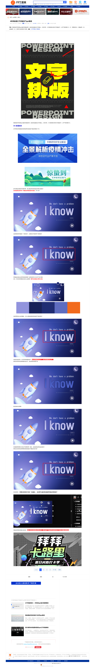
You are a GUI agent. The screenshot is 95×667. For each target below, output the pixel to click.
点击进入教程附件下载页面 (26, 583)
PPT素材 (39, 6)
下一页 (54, 569)
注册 (84, 3)
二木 (48, 23)
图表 (53, 4)
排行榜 (59, 6)
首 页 (14, 6)
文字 (55, 4)
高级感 (38, 29)
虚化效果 (41, 4)
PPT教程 (78, 6)
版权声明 (59, 660)
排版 (44, 4)
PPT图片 (27, 6)
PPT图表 (33, 6)
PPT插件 (65, 6)
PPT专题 (52, 6)
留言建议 (45, 660)
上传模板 (75, 3)
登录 (86, 3)
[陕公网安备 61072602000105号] (47, 665)
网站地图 (52, 660)
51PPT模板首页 (30, 660)
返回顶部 (66, 660)
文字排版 (33, 29)
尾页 (60, 569)
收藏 (29, 576)
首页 (11, 17)
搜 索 (72, 6)
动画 (38, 4)
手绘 (50, 4)
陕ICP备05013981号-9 (56, 663)
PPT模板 (20, 6)
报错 (41, 576)
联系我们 (38, 660)
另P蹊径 (47, 4)
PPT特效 (46, 6)
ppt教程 (14, 17)
